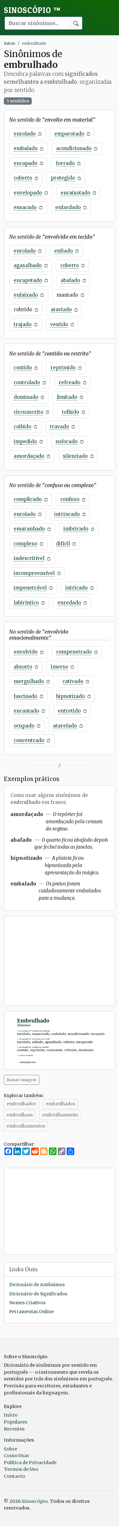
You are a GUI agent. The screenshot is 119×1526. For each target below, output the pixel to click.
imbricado (75, 529)
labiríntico (26, 603)
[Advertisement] (59, 961)
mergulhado (29, 681)
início (9, 43)
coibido (22, 427)
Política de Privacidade (30, 1462)
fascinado (25, 696)
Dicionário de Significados (38, 1294)
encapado (25, 163)
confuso (69, 499)
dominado (26, 397)
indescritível (29, 558)
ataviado (61, 309)
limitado (67, 397)
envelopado (28, 193)
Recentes (14, 1429)
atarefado (65, 726)
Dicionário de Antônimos (37, 1284)
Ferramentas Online (31, 1311)
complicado (28, 499)
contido (23, 368)
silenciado (75, 456)
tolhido (70, 412)
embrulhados (60, 1104)
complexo (25, 544)
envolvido (25, 652)
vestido (59, 324)
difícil (63, 544)
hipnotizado (70, 696)
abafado (70, 280)
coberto (23, 178)
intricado (76, 588)
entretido (69, 711)
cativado (73, 681)
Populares (15, 1422)
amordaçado (29, 456)
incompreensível (34, 573)
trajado (22, 324)
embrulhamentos (26, 1126)
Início (10, 1415)
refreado (69, 382)
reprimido (63, 368)
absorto (23, 667)
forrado (65, 163)
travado (59, 427)
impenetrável (30, 588)
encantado (26, 711)
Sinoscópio (32, 10)
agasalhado (28, 265)
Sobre (10, 1449)
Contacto (14, 1476)
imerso (59, 667)
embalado (25, 148)
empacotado (69, 134)
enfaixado (26, 295)
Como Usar (16, 1455)
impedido (25, 441)
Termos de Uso (21, 1469)
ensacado (25, 207)
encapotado (28, 280)
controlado (27, 382)
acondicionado (73, 148)
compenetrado (74, 652)
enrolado (25, 134)
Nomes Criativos (27, 1303)
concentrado (29, 740)
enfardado (68, 207)
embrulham (20, 1115)
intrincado (67, 514)
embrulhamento (60, 1115)
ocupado (24, 726)
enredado (69, 603)
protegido (63, 178)
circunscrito (28, 412)
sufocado (66, 441)
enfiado (63, 251)
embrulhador (21, 1104)
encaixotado (75, 193)
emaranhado (29, 529)
